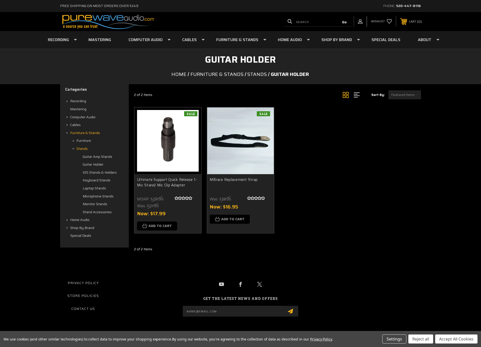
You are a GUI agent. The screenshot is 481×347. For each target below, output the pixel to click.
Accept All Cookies (456, 339)
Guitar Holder (93, 164)
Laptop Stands (94, 188)
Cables (189, 40)
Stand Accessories (97, 212)
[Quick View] (191, 117)
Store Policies (83, 295)
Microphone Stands (98, 196)
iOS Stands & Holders (100, 172)
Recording (58, 40)
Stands (82, 148)
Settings (394, 339)
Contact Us (83, 308)
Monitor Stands (95, 204)
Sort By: (378, 94)
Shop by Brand (336, 40)
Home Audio (290, 40)
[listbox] (405, 94)
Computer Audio (146, 40)
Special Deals (386, 40)
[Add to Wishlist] (191, 130)
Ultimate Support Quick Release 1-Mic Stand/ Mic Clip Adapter (167, 182)
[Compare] (191, 143)
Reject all (420, 339)
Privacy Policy (83, 283)
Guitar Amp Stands (97, 156)
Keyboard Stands (96, 180)
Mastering (99, 40)
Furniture (83, 140)
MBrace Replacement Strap (234, 180)
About (424, 40)
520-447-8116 (408, 6)
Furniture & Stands (237, 40)
